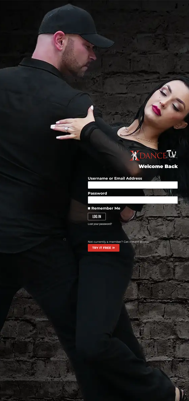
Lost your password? (100, 223)
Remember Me (105, 208)
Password (97, 193)
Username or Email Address (115, 178)
